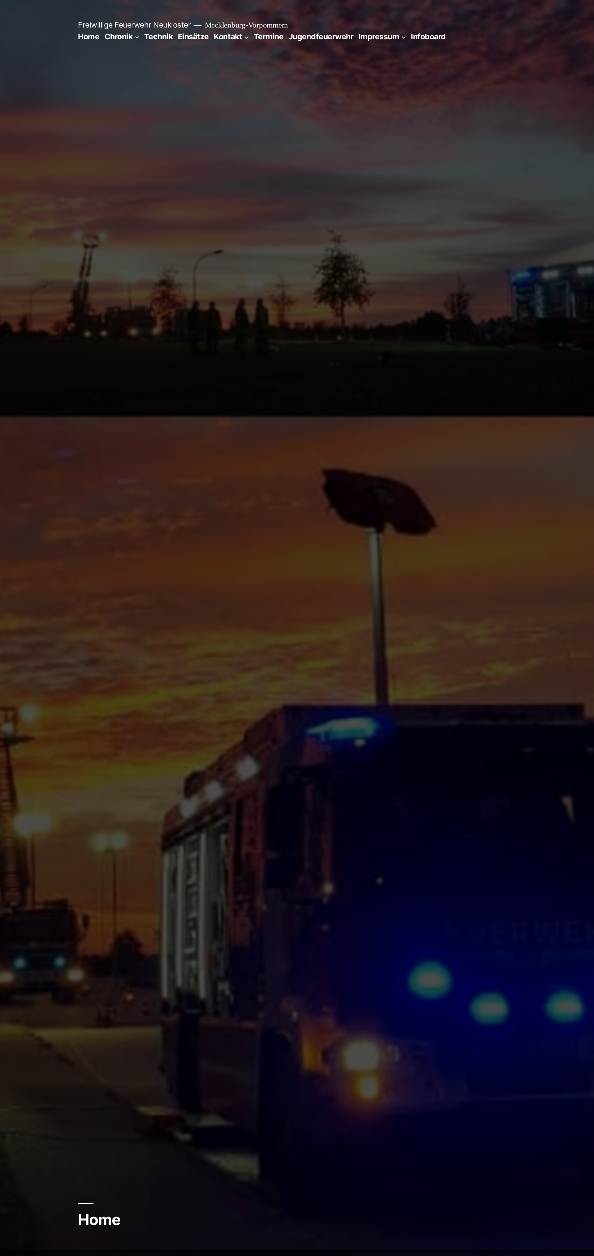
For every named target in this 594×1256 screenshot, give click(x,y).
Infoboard (428, 36)
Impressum (379, 36)
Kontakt (228, 36)
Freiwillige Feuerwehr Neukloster (134, 24)
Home (88, 36)
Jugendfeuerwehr (321, 36)
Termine (269, 36)
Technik (158, 36)
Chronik (119, 36)
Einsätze (193, 36)
